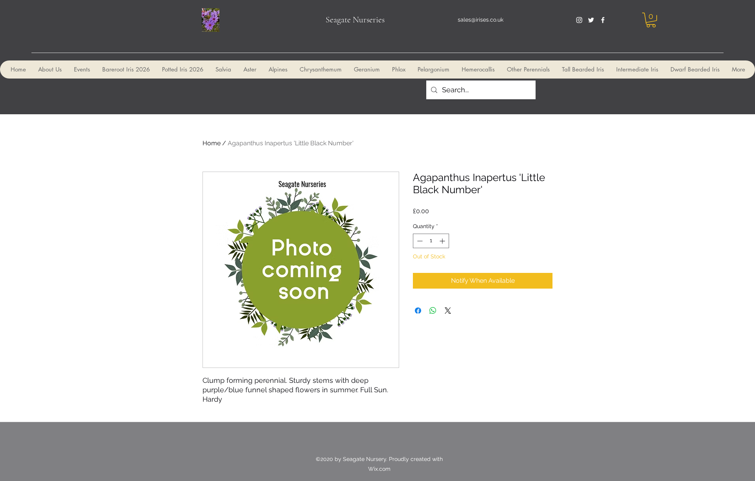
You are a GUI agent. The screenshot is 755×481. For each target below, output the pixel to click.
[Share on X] (448, 310)
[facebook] (603, 20)
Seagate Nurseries (355, 20)
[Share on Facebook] (418, 310)
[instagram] (579, 20)
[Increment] (443, 241)
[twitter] (591, 20)
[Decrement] (419, 241)
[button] (651, 20)
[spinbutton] (431, 241)
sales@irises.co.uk (480, 19)
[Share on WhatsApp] (433, 310)
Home (212, 143)
